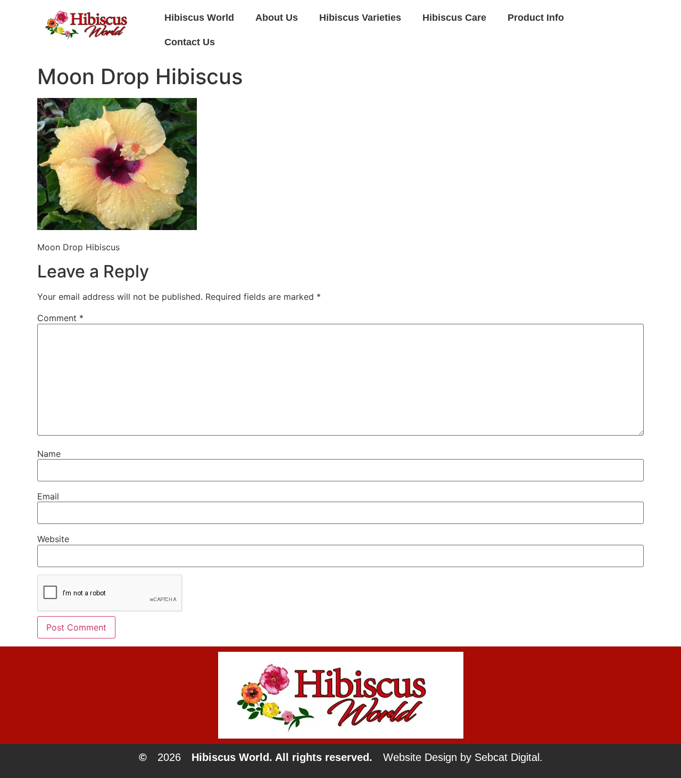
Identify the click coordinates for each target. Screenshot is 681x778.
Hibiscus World (199, 17)
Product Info (536, 17)
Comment (60, 318)
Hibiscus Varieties (360, 17)
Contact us (189, 42)
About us (276, 17)
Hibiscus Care (454, 17)
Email (48, 496)
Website (53, 539)
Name (49, 453)
